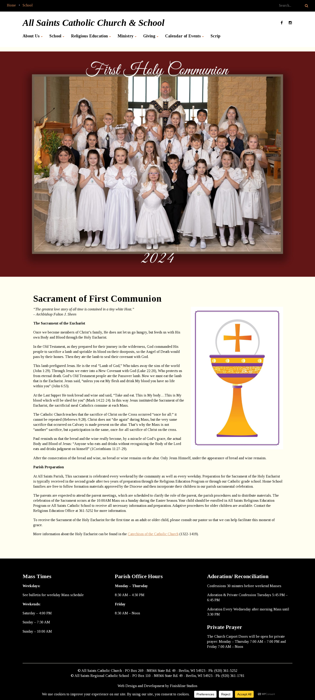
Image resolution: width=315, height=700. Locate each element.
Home (11, 5)
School (28, 5)
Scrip (215, 36)
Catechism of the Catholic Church (153, 534)
